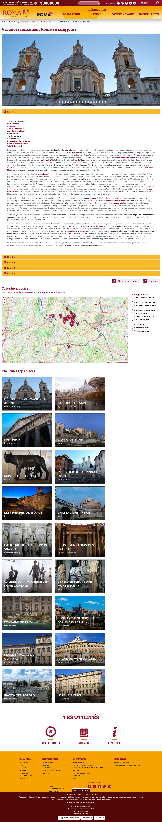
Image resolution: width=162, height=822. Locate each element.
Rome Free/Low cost (82, 773)
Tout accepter (86, 818)
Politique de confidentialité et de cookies (81, 802)
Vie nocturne (26, 776)
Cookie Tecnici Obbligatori (82, 806)
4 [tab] (65, 102)
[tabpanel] (81, 79)
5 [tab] (68, 102)
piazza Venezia (90, 198)
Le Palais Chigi (69, 695)
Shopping (25, 778)
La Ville (46, 765)
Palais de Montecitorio (77, 658)
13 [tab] (91, 102)
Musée (7, 479)
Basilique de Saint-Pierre (78, 403)
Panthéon (12, 439)
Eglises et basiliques (13, 406)
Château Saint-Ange (74, 512)
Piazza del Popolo (19, 695)
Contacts (54, 791)
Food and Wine (80, 776)
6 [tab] (71, 102)
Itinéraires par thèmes (83, 765)
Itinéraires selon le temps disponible (38, 22)
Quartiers (47, 768)
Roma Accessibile (122, 762)
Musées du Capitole (20, 476)
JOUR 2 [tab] (12, 257)
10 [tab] (82, 102)
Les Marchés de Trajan (23, 512)
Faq (51, 786)
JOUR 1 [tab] (12, 111)
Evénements (79, 762)
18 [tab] (105, 102)
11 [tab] (85, 102)
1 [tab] (56, 102)
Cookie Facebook (82, 811)
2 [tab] (59, 102)
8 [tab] (76, 102)
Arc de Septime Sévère (127, 158)
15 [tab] (97, 102)
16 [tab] (99, 102)
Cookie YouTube (82, 814)
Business (25, 762)
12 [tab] (88, 102)
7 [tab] (74, 102)
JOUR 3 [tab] (11, 262)
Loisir (23, 770)
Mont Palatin (45, 160)
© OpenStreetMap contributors (119, 362)
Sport (23, 765)
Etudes (24, 768)
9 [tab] (79, 102)
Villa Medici (67, 245)
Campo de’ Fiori (70, 439)
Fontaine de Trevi (18, 622)
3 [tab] (62, 102)
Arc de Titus (140, 155)
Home (4, 22)
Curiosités (47, 773)
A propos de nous (57, 789)
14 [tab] (94, 102)
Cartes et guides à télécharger (127, 765)
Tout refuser (99, 818)
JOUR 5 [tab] (11, 273)
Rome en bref (48, 762)
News (76, 770)
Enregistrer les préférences (69, 818)
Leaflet (108, 362)
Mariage (24, 773)
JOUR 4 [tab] (12, 267)
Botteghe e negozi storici (53, 770)
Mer (75, 778)
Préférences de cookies (81, 790)
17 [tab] (102, 102)
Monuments (10, 443)
